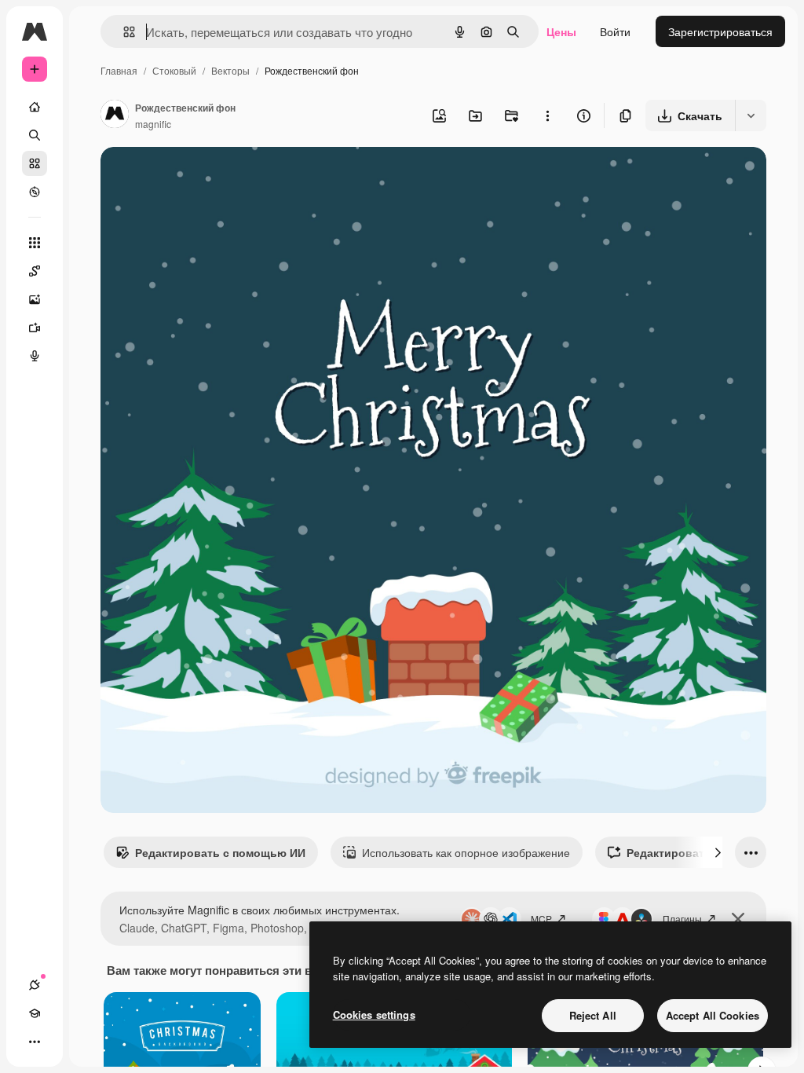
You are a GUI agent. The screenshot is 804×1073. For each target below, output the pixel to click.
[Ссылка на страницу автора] (114, 115)
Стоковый (174, 70)
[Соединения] (34, 985)
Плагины (682, 918)
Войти (615, 31)
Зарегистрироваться (720, 31)
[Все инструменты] (34, 242)
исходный (205, 177)
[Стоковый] (34, 163)
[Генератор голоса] (34, 355)
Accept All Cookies (712, 1015)
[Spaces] (34, 271)
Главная (118, 70)
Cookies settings (374, 1014)
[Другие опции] (547, 115)
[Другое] (34, 1041)
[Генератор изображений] (34, 299)
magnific (153, 123)
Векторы (230, 70)
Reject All (592, 1015)
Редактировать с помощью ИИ (220, 852)
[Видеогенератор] (34, 327)
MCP (541, 918)
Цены (561, 31)
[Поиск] (34, 135)
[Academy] (34, 1013)
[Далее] (718, 852)
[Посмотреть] (34, 191)
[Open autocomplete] (122, 32)
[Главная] (34, 106)
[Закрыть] (738, 919)
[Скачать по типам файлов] (750, 115)
